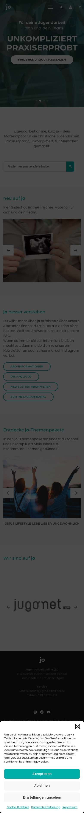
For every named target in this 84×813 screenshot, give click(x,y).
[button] (77, 726)
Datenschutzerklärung (45, 807)
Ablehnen (42, 785)
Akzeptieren (42, 774)
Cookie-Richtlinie (18, 807)
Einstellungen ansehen (42, 797)
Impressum (70, 807)
